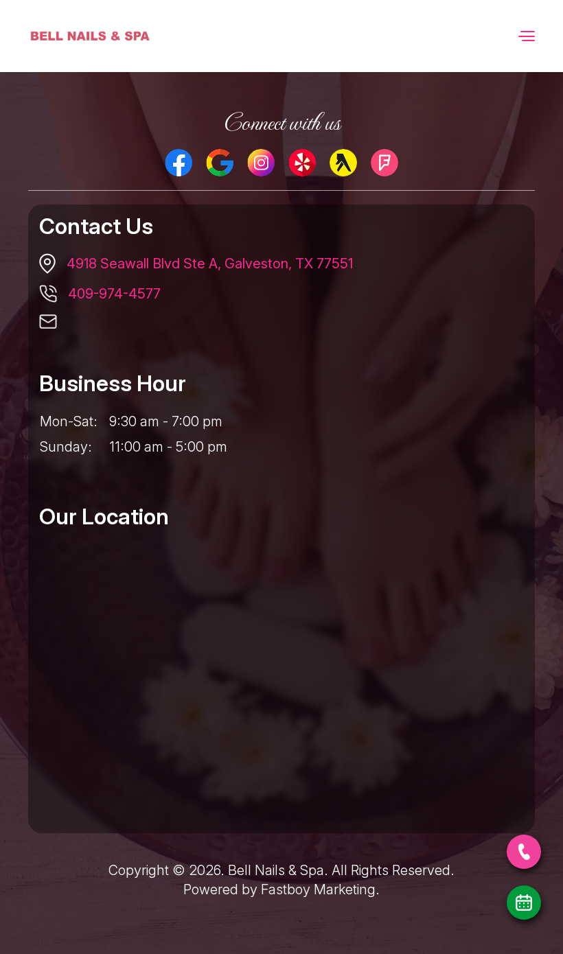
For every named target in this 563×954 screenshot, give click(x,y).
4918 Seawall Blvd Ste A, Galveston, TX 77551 (210, 263)
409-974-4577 (114, 294)
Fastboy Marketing (318, 889)
